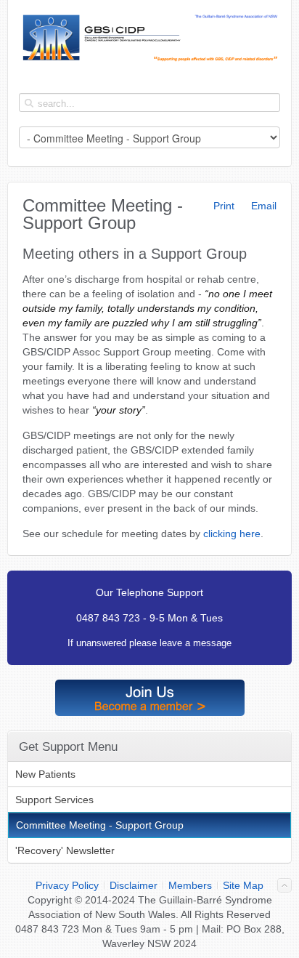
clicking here (232, 533)
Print (222, 206)
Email (262, 206)
